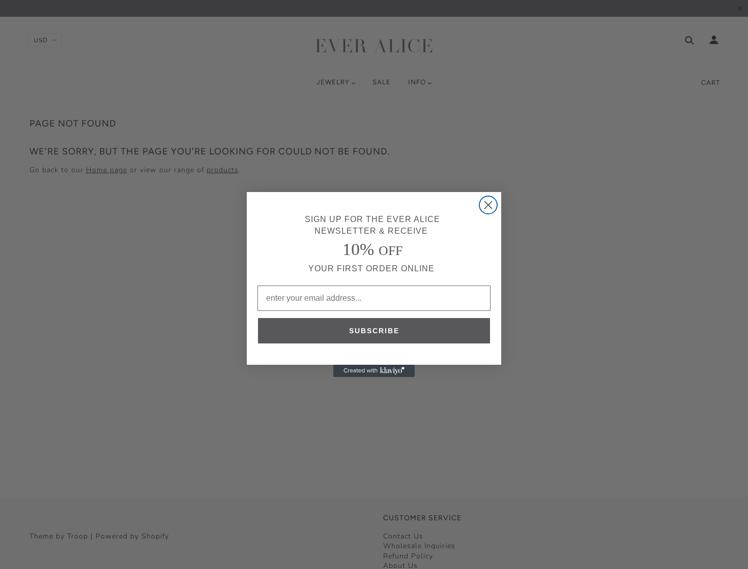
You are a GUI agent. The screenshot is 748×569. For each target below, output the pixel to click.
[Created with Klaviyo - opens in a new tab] (374, 371)
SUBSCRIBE (374, 331)
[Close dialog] (488, 205)
